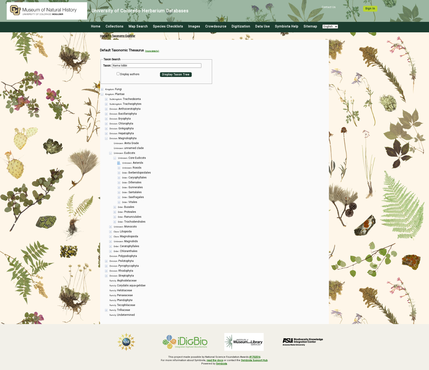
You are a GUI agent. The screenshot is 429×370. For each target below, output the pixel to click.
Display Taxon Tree (175, 74)
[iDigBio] (185, 342)
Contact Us (329, 7)
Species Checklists (168, 26)
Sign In (370, 8)
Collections (115, 26)
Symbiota (221, 363)
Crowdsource (216, 26)
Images (194, 26)
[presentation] (214, 202)
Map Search (138, 26)
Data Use (262, 26)
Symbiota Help (287, 26)
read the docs (215, 360)
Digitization (241, 26)
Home (96, 26)
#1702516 (254, 357)
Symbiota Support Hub (254, 360)
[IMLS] (244, 342)
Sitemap (310, 26)
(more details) (152, 51)
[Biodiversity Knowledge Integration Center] (303, 342)
